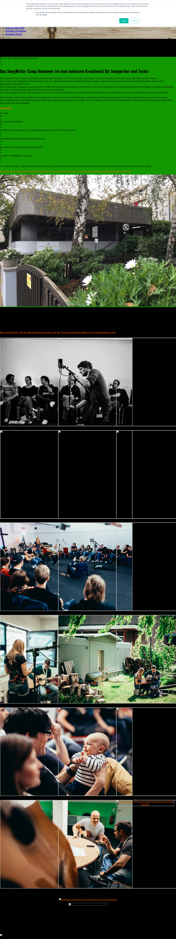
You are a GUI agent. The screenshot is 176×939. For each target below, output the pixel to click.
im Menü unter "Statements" (114, 326)
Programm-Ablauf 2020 (14, 28)
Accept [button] (123, 21)
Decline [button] (135, 21)
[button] (88, 61)
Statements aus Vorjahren (15, 31)
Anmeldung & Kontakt (13, 34)
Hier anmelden (5, 108)
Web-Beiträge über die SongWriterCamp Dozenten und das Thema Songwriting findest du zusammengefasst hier (58, 332)
